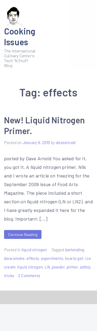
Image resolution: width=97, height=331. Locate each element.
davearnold (65, 142)
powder (58, 266)
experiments (52, 258)
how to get (74, 258)
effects (32, 258)
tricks (9, 275)
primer (72, 266)
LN (47, 266)
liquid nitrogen (34, 249)
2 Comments (29, 275)
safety (85, 266)
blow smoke (14, 258)
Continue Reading (22, 234)
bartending (74, 249)
